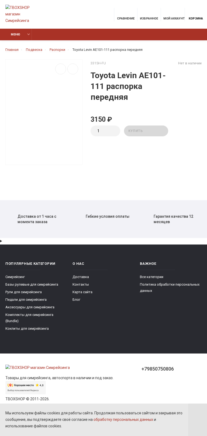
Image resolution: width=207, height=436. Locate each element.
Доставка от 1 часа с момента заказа (37, 219)
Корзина (196, 18)
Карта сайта (82, 292)
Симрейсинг (15, 277)
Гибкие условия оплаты (107, 216)
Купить (135, 131)
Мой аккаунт (174, 18)
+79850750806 (158, 369)
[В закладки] (72, 69)
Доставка (81, 277)
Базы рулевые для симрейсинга (31, 284)
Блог (76, 300)
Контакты (81, 284)
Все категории (151, 277)
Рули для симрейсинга (23, 292)
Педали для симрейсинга (26, 300)
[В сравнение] (60, 69)
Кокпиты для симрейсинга (27, 328)
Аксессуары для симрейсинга (29, 307)
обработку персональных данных (123, 419)
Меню (15, 34)
